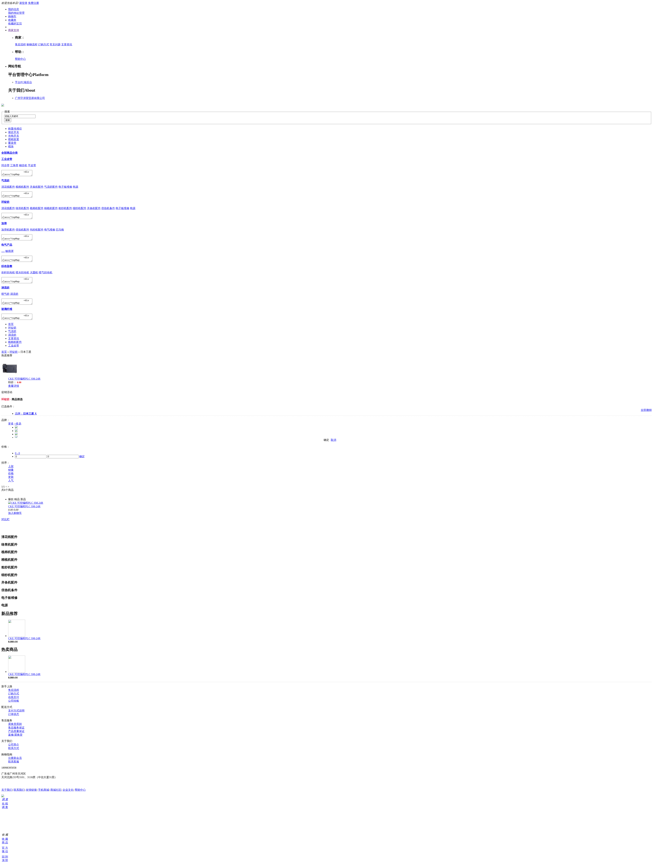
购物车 (12, 16)
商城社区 (55, 789)
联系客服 (13, 761)
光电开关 (13, 135)
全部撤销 (646, 410)
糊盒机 (23, 165)
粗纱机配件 (65, 208)
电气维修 (49, 229)
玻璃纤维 (6, 309)
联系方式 (13, 748)
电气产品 (6, 244)
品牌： (26, 413)
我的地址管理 (16, 12)
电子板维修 (65, 186)
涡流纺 (5, 287)
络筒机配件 (22, 208)
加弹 (4, 223)
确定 (326, 439)
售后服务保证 (16, 727)
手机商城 (43, 789)
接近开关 (13, 132)
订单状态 (13, 714)
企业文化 (68, 789)
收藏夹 (12, 20)
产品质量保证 (16, 731)
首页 (11, 324)
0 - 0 (17, 453)
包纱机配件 (37, 229)
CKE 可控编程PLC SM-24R (24, 378)
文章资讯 (66, 44)
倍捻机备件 (108, 208)
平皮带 (32, 165)
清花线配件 (8, 186)
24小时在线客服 (10, 783)
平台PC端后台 (23, 82)
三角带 (14, 165)
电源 (75, 186)
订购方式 (43, 44)
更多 (11, 423)
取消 (333, 439)
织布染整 (6, 266)
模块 (11, 146)
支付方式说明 (16, 710)
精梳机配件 (51, 208)
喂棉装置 (13, 139)
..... (3, 251)
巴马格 (60, 229)
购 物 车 (2, 816)
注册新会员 (15, 758)
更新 (11, 477)
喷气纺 (5, 293)
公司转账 (13, 700)
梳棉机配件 (22, 186)
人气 (11, 480)
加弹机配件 (8, 229)
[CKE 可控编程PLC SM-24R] (25, 502)
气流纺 (5, 180)
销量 (11, 469)
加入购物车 (15, 513)
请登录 (23, 3)
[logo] (2, 104)
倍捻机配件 (22, 229)
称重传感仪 (15, 128)
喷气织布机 (45, 272)
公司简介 (13, 744)
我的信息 (13, 9)
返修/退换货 (15, 734)
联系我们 (19, 789)
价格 (11, 473)
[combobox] (20, 116)
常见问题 (55, 44)
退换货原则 (15, 724)
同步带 (5, 165)
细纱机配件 (79, 208)
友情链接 (31, 789)
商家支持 (13, 30)
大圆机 (34, 272)
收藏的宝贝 (15, 23)
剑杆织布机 (8, 272)
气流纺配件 (51, 186)
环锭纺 (5, 201)
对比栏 (5, 519)
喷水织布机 (22, 272)
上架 (11, 466)
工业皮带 (6, 159)
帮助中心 (20, 58)
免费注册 (33, 3)
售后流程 (20, 44)
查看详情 (13, 385)
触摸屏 (9, 251)
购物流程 (32, 44)
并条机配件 (37, 186)
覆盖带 (12, 142)
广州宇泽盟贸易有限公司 (30, 98)
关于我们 (6, 789)
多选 (17, 423)
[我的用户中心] (2, 796)
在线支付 (13, 697)
